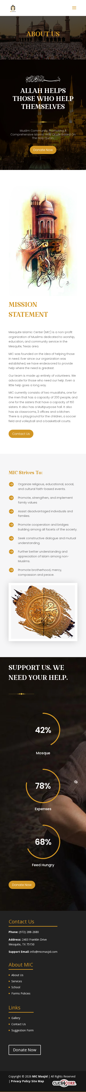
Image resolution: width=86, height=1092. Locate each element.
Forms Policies (20, 993)
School (15, 987)
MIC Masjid (40, 1076)
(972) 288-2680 (29, 932)
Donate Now (43, 150)
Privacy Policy (21, 1081)
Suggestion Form (22, 1030)
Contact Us (21, 433)
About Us (17, 975)
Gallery (15, 1018)
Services (16, 981)
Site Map (37, 1081)
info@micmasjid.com (43, 952)
